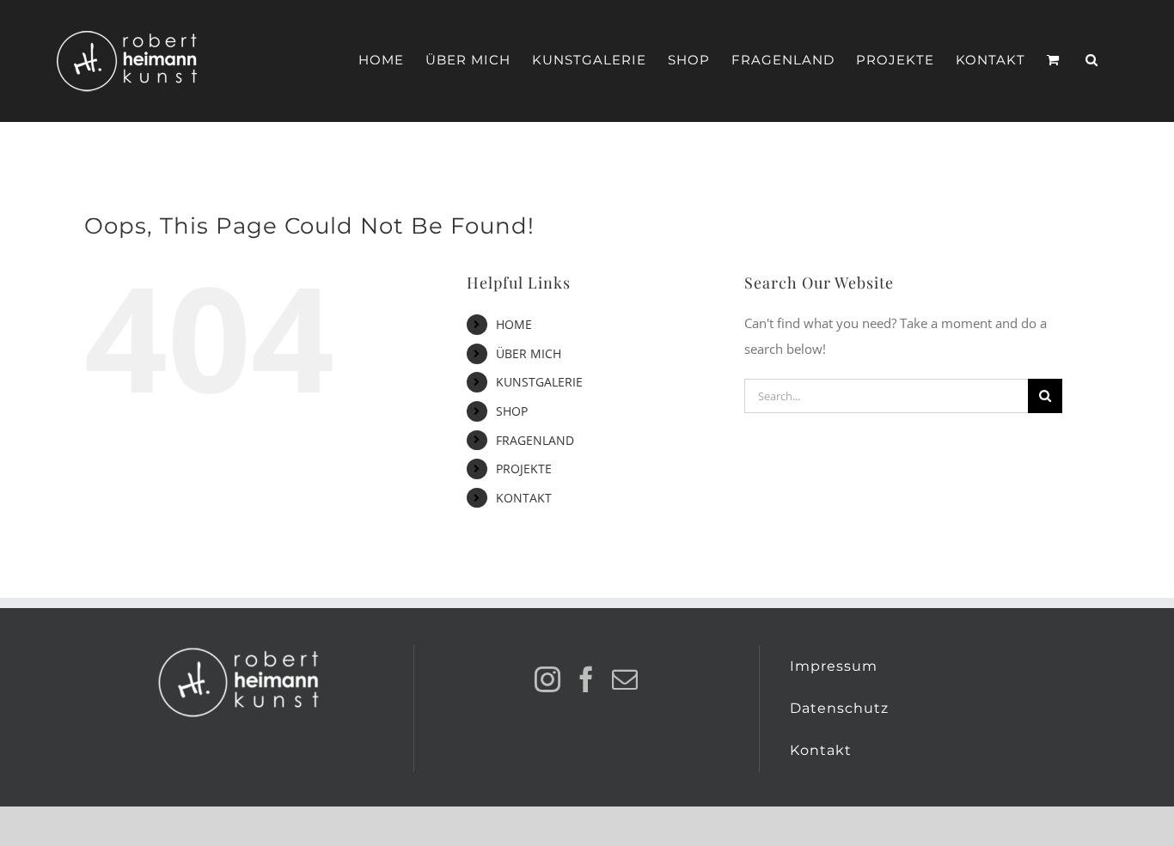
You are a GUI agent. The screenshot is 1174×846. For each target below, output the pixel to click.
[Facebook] (586, 679)
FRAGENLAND (535, 440)
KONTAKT (524, 498)
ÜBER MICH (528, 353)
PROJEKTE (524, 468)
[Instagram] (547, 679)
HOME (514, 324)
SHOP (512, 411)
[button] (1091, 59)
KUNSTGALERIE (539, 382)
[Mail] (625, 679)
